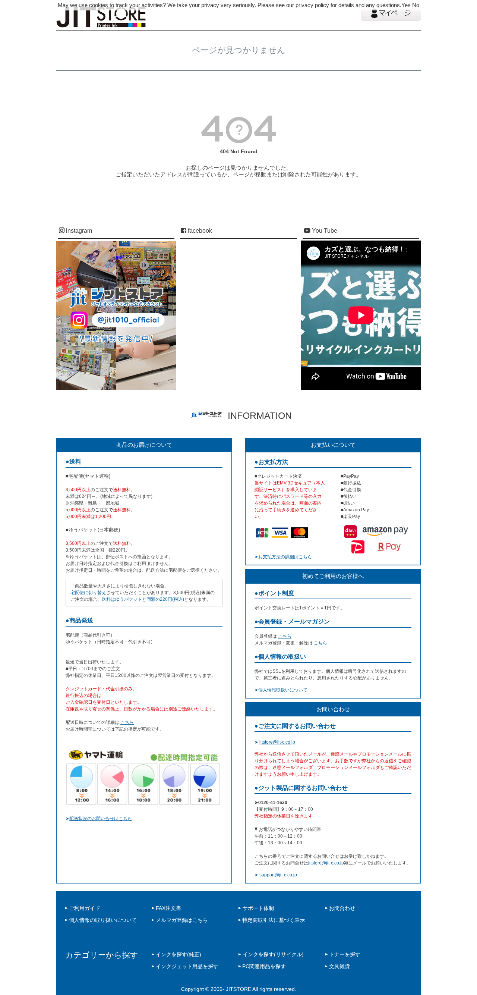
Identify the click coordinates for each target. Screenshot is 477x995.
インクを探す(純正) (178, 954)
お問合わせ (342, 908)
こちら (127, 722)
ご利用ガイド (84, 908)
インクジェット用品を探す (187, 966)
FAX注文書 (168, 908)
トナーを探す (344, 954)
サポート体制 (258, 908)
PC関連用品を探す (264, 966)
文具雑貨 (339, 966)
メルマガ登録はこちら (182, 920)
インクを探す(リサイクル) (273, 954)
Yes (406, 5)
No (415, 5)
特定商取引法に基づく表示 (273, 920)
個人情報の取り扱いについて (103, 920)
